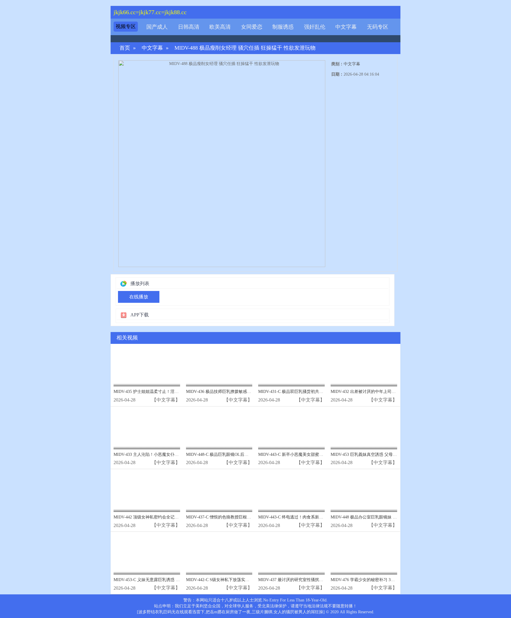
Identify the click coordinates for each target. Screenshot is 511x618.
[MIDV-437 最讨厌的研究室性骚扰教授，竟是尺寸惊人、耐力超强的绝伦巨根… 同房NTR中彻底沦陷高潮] (291, 555)
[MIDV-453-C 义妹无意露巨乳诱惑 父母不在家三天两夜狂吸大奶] (147, 555)
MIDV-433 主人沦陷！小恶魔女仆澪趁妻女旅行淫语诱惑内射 (169, 454)
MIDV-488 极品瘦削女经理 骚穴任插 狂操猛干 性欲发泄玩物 (245, 48)
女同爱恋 (251, 27)
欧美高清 (220, 27)
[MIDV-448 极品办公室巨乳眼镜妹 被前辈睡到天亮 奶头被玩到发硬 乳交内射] (364, 492)
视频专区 (126, 26)
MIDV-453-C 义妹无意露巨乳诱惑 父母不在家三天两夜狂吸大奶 (171, 580)
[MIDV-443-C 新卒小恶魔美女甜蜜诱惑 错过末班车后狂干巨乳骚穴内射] (291, 429)
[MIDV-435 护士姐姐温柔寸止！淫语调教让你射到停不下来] (147, 367)
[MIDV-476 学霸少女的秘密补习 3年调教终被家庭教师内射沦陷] (364, 555)
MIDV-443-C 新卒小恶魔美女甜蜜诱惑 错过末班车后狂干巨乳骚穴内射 (322, 454)
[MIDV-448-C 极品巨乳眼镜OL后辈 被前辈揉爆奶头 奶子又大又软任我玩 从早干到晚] (219, 429)
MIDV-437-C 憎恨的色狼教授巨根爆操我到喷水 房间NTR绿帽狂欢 (246, 517)
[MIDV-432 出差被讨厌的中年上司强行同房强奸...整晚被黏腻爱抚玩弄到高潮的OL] (364, 367)
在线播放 (138, 296)
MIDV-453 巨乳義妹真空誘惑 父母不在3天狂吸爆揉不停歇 (383, 454)
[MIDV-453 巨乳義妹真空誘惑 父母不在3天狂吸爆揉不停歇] (364, 429)
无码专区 (377, 27)
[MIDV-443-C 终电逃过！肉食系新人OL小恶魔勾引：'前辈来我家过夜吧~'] (291, 492)
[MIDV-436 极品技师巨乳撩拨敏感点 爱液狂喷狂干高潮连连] (219, 367)
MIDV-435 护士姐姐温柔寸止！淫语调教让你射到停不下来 (167, 391)
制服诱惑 (283, 27)
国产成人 (157, 27)
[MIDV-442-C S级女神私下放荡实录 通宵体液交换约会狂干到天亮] (219, 555)
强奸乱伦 (314, 27)
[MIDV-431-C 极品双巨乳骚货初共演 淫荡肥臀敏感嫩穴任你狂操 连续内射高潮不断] (291, 367)
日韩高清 (188, 27)
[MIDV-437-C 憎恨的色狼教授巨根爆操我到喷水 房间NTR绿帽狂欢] (219, 492)
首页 (124, 48)
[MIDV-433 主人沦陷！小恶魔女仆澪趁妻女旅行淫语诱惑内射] (147, 429)
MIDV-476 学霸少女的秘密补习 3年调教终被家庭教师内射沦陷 (387, 580)
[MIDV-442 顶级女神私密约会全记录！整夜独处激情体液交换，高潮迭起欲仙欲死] (147, 492)
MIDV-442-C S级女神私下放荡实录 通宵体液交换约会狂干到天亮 (245, 580)
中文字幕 (346, 27)
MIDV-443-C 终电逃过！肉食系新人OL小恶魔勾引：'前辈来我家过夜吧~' (324, 517)
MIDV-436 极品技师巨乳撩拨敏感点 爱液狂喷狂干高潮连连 (240, 391)
